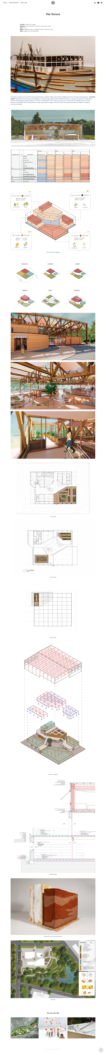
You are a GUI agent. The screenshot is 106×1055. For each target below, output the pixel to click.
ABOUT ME (23, 3)
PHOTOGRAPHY (13, 3)
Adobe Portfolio (56, 1049)
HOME (5, 3)
